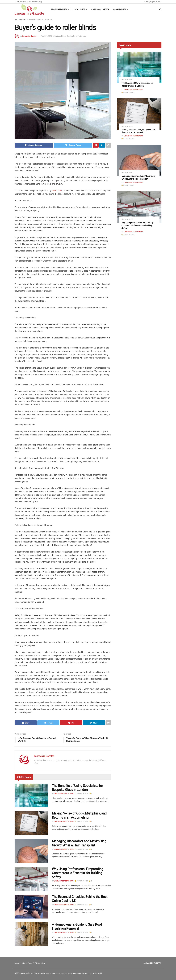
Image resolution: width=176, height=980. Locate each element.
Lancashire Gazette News (64, 793)
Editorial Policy (25, 2)
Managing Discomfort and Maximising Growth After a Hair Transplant (79, 843)
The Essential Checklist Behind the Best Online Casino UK (80, 898)
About (17, 2)
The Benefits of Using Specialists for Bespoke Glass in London (77, 787)
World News (120, 9)
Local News (80, 9)
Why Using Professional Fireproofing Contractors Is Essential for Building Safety (77, 873)
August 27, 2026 (82, 821)
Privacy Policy (37, 2)
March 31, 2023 (46, 36)
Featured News (60, 9)
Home (17, 19)
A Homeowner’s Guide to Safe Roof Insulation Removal (77, 926)
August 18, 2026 (82, 932)
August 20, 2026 (82, 905)
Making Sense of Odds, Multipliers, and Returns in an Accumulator (79, 815)
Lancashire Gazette (29, 36)
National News (100, 9)
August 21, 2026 (82, 881)
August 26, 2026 (82, 849)
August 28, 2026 (82, 793)
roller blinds (57, 190)
